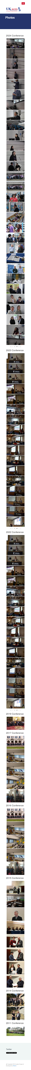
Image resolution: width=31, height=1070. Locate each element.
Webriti (14, 1065)
